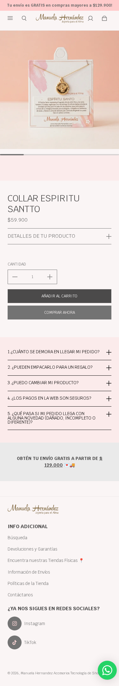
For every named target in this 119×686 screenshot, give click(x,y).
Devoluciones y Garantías (32, 549)
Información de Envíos (29, 572)
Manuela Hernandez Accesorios (45, 673)
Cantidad (17, 264)
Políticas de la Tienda (28, 583)
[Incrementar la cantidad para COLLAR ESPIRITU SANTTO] (50, 277)
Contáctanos (20, 595)
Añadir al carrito (59, 296)
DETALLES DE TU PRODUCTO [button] (41, 236)
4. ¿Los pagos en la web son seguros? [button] (49, 398)
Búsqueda (17, 537)
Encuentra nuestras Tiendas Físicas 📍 (46, 560)
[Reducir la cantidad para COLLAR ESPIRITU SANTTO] (15, 277)
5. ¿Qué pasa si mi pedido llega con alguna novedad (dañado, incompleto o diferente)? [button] (52, 418)
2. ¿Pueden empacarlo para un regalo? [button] (50, 367)
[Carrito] (104, 18)
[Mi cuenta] (90, 18)
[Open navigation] (15, 18)
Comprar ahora (59, 312)
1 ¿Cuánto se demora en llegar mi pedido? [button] (53, 352)
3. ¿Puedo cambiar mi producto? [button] (43, 382)
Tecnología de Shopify (87, 673)
